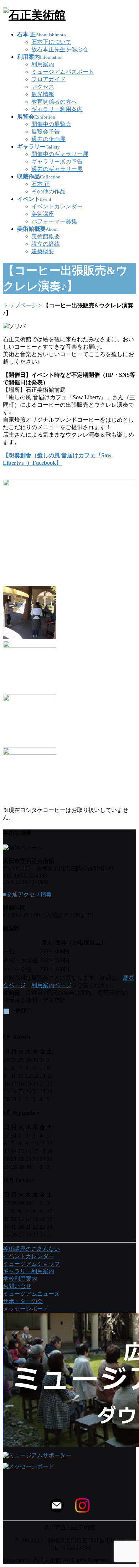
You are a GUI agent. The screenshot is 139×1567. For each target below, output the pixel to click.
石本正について (51, 42)
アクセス (42, 87)
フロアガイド (48, 79)
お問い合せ (17, 1286)
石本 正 (40, 184)
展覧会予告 (45, 132)
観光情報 (42, 94)
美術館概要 (45, 236)
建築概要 (42, 251)
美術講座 (42, 214)
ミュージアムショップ (31, 1264)
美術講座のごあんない (31, 1249)
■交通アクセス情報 (27, 894)
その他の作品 (48, 191)
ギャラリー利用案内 (57, 109)
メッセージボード (25, 1309)
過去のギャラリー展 (57, 169)
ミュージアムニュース (31, 1294)
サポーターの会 (23, 1301)
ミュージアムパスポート (62, 72)
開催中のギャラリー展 (59, 154)
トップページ (20, 305)
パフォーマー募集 (54, 221)
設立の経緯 (45, 244)
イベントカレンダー (57, 206)
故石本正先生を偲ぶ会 (59, 49)
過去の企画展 (48, 139)
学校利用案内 (20, 1279)
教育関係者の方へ (54, 102)
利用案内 (42, 64)
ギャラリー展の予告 (57, 161)
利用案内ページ (51, 985)
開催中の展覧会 (51, 124)
